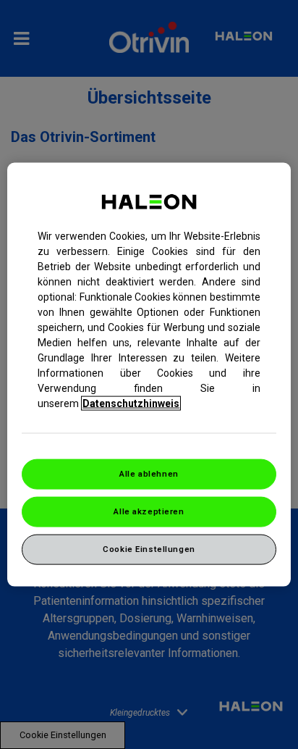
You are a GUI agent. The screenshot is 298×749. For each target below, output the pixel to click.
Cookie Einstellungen (149, 548)
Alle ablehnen (148, 474)
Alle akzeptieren (149, 511)
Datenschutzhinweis (130, 403)
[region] (148, 375)
